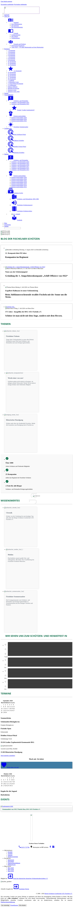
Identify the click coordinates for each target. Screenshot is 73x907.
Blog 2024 (11, 869)
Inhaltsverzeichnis (13, 856)
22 (8, 783)
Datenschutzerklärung (14, 863)
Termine (10, 853)
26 (12, 710)
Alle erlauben (22, 905)
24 (12, 783)
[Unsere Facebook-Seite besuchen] (50, 847)
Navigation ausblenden (7, 4)
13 (14, 706)
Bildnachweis (11, 864)
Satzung (10, 855)
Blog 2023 (11, 871)
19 (1, 783)
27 (4, 785)
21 (6, 783)
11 (13, 780)
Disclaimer (11, 861)
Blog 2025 (11, 868)
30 (10, 785)
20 (14, 708)
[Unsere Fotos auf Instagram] (53, 847)
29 (8, 785)
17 (12, 781)
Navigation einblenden (20, 4)
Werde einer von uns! (13, 767)
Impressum (11, 860)
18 (14, 781)
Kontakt (10, 852)
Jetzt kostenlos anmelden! (8, 755)
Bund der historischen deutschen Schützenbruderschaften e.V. (30, 878)
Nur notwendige (5, 905)
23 (10, 783)
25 (10, 710)
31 (12, 785)
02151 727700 (25, 847)
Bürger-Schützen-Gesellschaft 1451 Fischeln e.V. (58, 893)
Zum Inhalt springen (6, 1)
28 (6, 785)
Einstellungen (14, 905)
